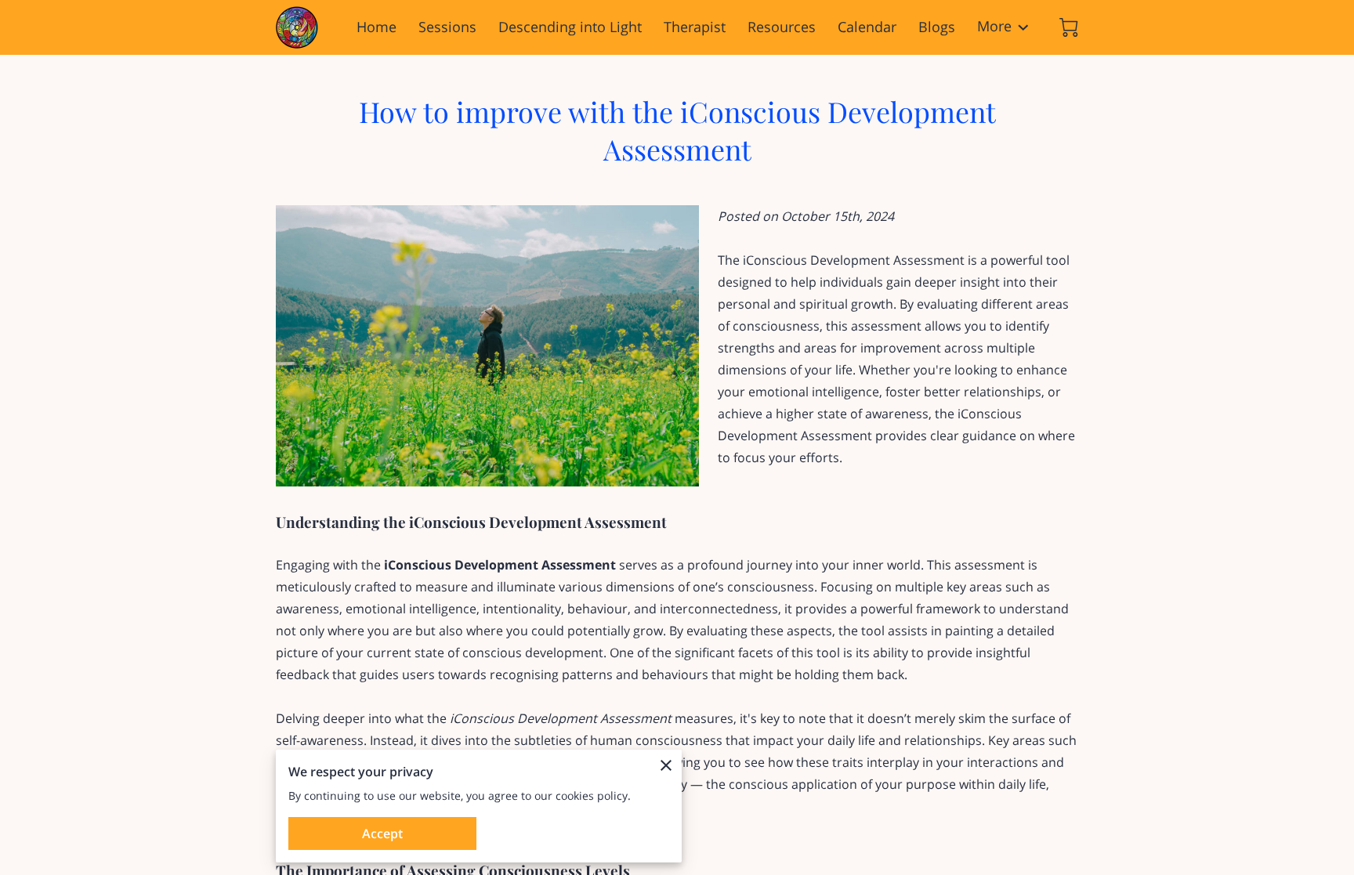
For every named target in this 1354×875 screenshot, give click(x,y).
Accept (382, 833)
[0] (1068, 27)
